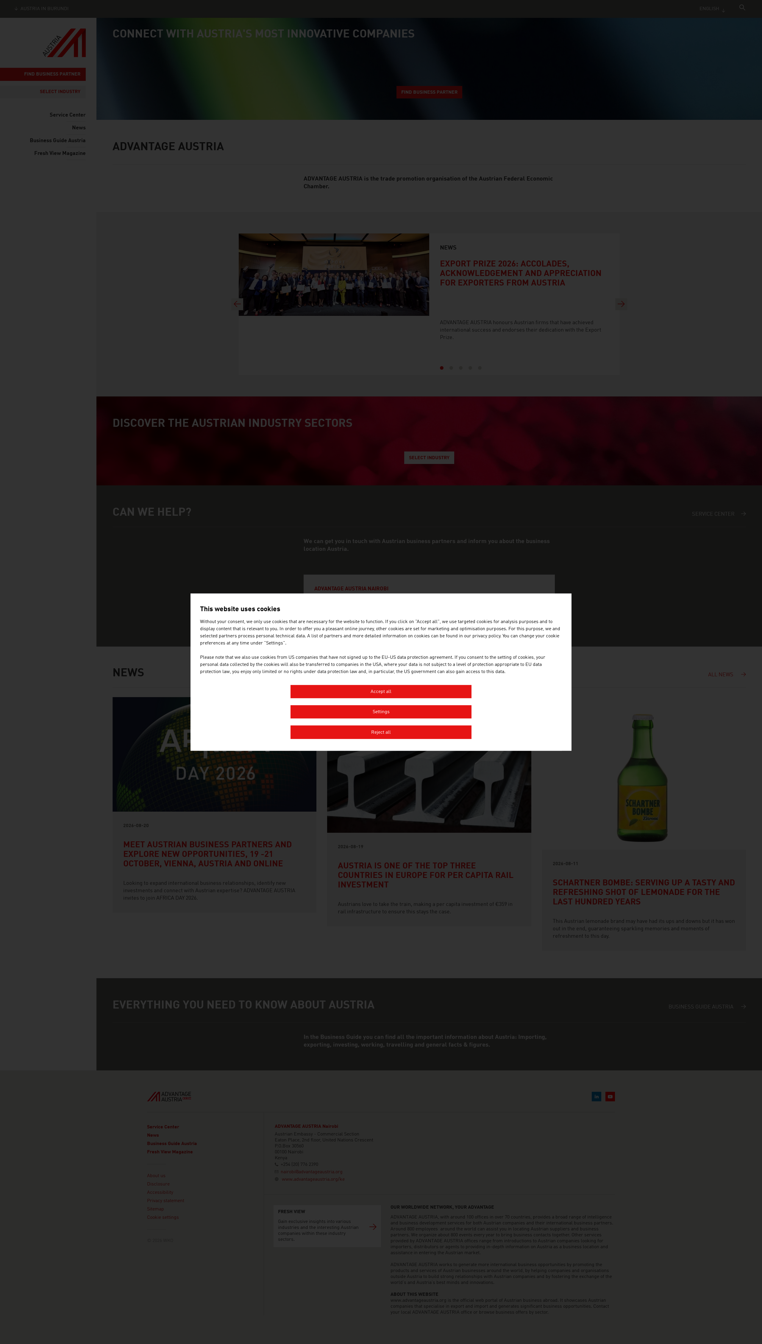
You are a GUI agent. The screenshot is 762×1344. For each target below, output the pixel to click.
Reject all (381, 732)
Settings (381, 712)
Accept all (381, 691)
